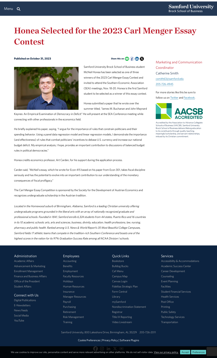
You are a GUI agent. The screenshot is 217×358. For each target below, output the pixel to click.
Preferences (198, 352)
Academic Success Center (176, 266)
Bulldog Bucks (120, 266)
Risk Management (73, 317)
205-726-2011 (148, 332)
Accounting (69, 261)
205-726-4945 (164, 84)
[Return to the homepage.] (191, 11)
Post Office (167, 301)
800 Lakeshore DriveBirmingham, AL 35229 (110, 332)
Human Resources (73, 286)
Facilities (166, 286)
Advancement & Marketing (29, 266)
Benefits (67, 266)
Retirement (69, 312)
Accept (185, 352)
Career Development (173, 271)
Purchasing (69, 306)
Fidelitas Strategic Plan (125, 286)
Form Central (119, 291)
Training (67, 322)
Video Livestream (122, 322)
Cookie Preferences (89, 340)
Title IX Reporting (122, 317)
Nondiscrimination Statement (129, 306)
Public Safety (168, 312)
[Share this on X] (142, 59)
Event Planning (169, 281)
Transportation (169, 322)
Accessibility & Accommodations (180, 261)
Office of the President (27, 281)
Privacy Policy (110, 340)
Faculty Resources (73, 276)
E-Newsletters (22, 305)
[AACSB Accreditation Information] (179, 116)
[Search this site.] (18, 8)
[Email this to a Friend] (127, 59)
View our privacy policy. (166, 352)
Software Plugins (129, 340)
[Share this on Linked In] (137, 59)
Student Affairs (22, 286)
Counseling (167, 276)
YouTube (19, 320)
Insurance (68, 291)
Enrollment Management (28, 271)
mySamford (119, 301)
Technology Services (173, 317)
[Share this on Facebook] (132, 59)
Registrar (117, 312)
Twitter (174, 97)
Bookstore (118, 261)
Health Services (170, 296)
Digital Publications (25, 300)
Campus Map (120, 276)
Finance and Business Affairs (30, 276)
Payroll (67, 301)
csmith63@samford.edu (170, 78)
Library (116, 296)
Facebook (189, 97)
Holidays (68, 281)
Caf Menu (117, 271)
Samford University (72, 332)
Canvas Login (119, 281)
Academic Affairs (24, 261)
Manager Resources (74, 296)
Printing (165, 306)
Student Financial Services (176, 291)
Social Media (21, 315)
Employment (70, 271)
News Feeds (21, 310)
